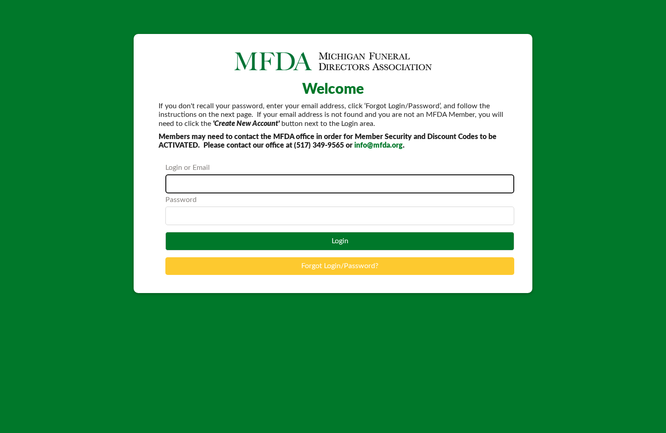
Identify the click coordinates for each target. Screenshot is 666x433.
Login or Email (187, 167)
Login (340, 241)
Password (181, 199)
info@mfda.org (378, 145)
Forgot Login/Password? (339, 265)
